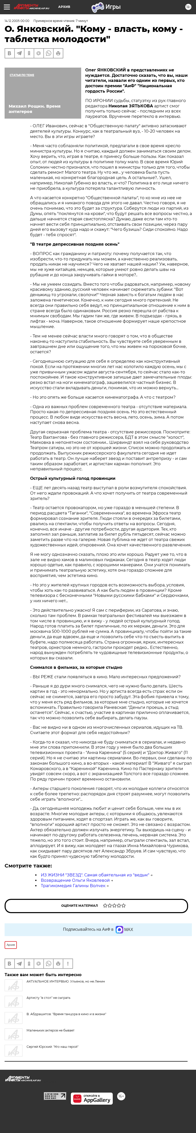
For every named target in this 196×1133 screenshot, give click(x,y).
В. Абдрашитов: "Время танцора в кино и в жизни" (66, 1014)
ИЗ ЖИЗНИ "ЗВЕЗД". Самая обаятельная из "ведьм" (95, 875)
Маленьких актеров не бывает (51, 1030)
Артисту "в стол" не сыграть (48, 998)
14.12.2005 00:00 (17, 21)
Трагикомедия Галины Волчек (73, 885)
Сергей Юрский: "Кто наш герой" (52, 1047)
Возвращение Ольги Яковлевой (75, 880)
